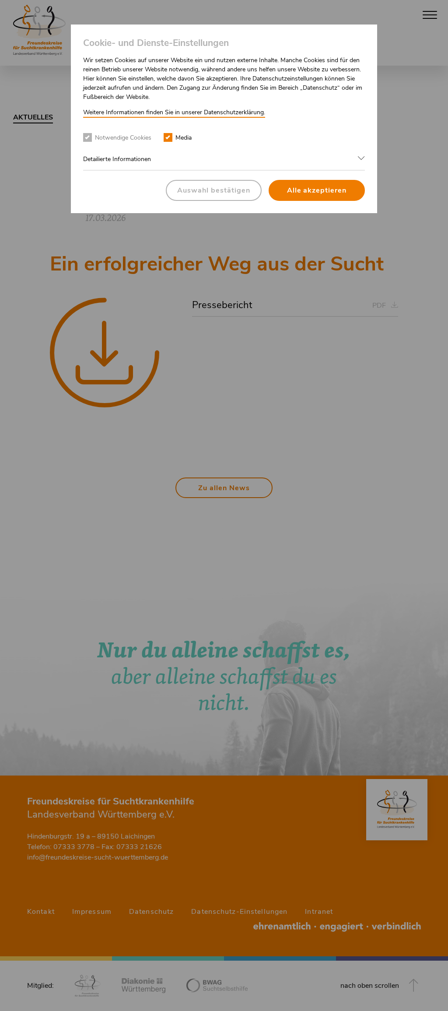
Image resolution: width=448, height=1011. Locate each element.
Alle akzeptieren (316, 190)
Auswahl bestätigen (213, 190)
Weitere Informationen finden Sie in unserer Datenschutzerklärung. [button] (174, 112)
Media (183, 137)
